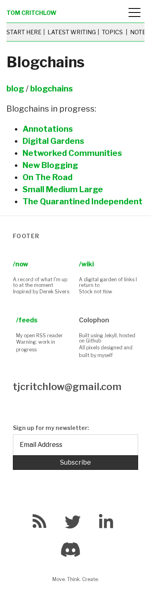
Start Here (23, 32)
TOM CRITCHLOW (31, 12)
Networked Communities (72, 153)
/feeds (26, 320)
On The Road (47, 177)
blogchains (51, 88)
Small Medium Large (63, 189)
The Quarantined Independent (83, 201)
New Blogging (50, 165)
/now (20, 264)
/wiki (86, 264)
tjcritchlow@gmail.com (67, 386)
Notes (139, 32)
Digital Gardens (53, 141)
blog (15, 88)
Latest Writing (72, 32)
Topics (112, 32)
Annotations (48, 129)
